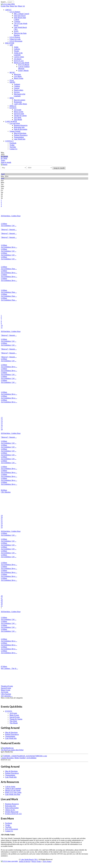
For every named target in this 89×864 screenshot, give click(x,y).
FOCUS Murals (23, 65)
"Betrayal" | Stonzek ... (9, 229)
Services (17, 92)
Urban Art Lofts (15, 39)
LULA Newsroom (16, 41)
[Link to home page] (8, 4)
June (2, 178)
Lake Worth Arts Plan (12, 794)
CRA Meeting (6, 492)
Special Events (19, 114)
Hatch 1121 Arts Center (13, 792)
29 (2, 602)
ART (11, 45)
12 (2, 418)
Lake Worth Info (19, 139)
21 (2, 519)
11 (1, 327)
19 (2, 516)
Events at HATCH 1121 (13, 814)
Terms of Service (24, 861)
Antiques (17, 84)
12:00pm (4, 224)
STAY (12, 80)
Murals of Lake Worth (21, 63)
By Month (4, 156)
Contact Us (13, 149)
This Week (17, 117)
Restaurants (18, 102)
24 (2, 525)
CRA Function (6, 694)
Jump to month (6, 162)
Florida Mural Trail (11, 812)
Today (3, 160)
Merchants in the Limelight (19, 95)
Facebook (13, 143)
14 (2, 421)
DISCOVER (9, 43)
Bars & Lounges (19, 100)
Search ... (4, 2)
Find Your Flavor (20, 16)
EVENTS (13, 108)
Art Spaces (17, 59)
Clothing (17, 86)
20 (2, 517)
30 (2, 604)
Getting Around (15, 131)
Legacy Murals (23, 70)
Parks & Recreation (20, 129)
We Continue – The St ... (9, 668)
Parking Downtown (20, 135)
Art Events (17, 110)
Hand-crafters (18, 90)
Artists (16, 47)
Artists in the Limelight (18, 54)
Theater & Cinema (20, 115)
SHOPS (12, 82)
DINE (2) (13, 106)
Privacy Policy (37, 861)
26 (2, 596)
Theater (16, 51)
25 (2, 527)
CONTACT (9, 141)
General (16, 88)
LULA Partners (15, 12)
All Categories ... (6, 696)
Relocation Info (19, 127)
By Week (4, 158)
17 (2, 427)
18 (2, 429)
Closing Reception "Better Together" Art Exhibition (18, 758)
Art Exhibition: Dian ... (9, 269)
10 (2, 325)
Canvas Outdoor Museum (24, 67)
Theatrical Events (7, 686)
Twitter (12, 145)
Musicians (17, 74)
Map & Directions (20, 133)
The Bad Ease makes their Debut (12, 750)
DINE (12, 98)
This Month (18, 119)
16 (2, 425)
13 (2, 420)
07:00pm (4, 666)
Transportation (19, 137)
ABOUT (8, 10)
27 (2, 598)
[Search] (4, 164)
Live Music (18, 76)
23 (2, 523)
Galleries (17, 49)
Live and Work (15, 123)
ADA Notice (47, 861)
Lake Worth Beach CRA (29, 859)
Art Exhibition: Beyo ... (9, 247)
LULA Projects (15, 37)
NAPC (16, 31)
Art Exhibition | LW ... (8, 226)
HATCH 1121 (19, 61)
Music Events (18, 78)
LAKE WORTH (11, 121)
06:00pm (4, 490)
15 (2, 423)
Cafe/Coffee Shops (20, 104)
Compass (17, 21)
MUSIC (12, 72)
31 (2, 606)
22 (2, 521)
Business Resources (20, 125)
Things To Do (10, 810)
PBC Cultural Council (21, 14)
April (3, 174)
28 (2, 600)
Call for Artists (19, 57)
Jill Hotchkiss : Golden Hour (11, 216)
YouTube (13, 147)
